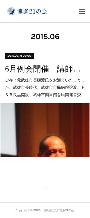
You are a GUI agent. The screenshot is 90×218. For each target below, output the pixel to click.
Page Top (45, 190)
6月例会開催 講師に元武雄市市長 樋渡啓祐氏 (45, 68)
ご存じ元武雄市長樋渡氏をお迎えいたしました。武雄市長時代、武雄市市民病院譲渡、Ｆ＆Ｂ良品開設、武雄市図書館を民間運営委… (45, 87)
